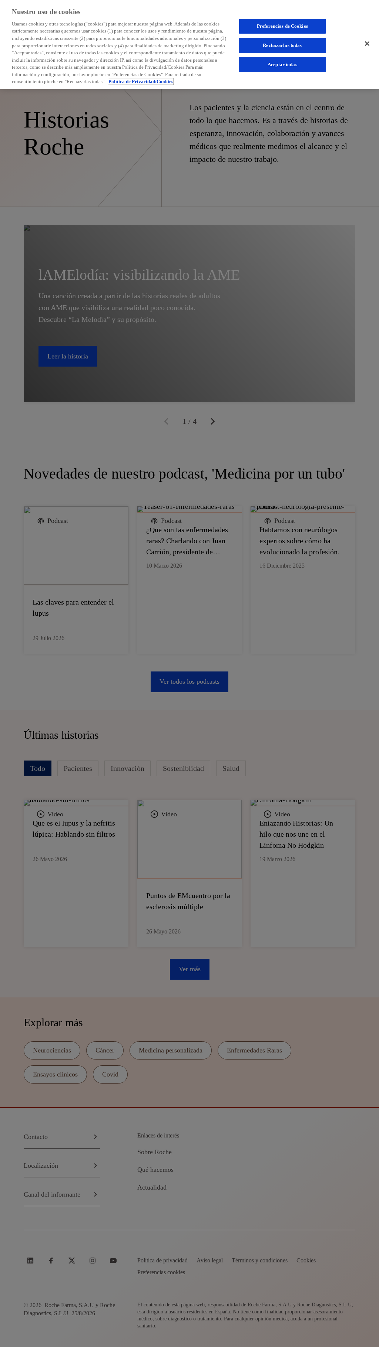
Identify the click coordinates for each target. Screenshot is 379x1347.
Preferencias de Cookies (282, 26)
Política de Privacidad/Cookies (140, 81)
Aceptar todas (282, 64)
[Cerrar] (367, 43)
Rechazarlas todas (282, 45)
